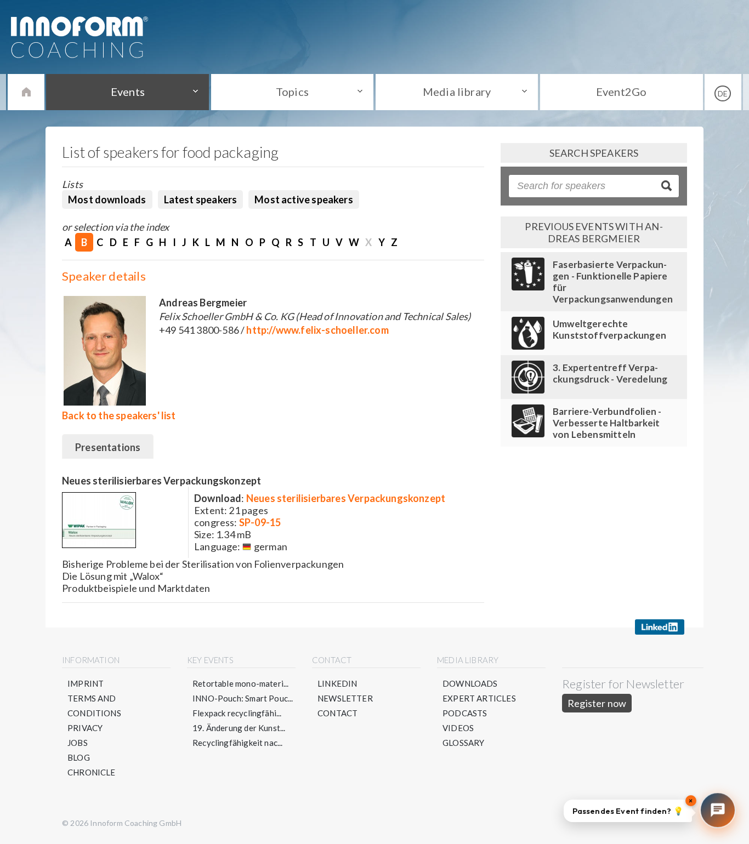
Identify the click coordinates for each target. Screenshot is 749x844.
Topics (292, 91)
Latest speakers (200, 199)
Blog (78, 757)
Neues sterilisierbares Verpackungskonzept (345, 498)
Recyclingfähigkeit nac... (237, 743)
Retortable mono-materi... (240, 683)
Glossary (463, 743)
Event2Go (621, 91)
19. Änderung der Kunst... (239, 728)
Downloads (470, 683)
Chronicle (91, 772)
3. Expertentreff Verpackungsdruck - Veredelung (610, 373)
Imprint (85, 683)
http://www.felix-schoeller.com (317, 330)
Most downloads (107, 199)
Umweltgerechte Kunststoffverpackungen (609, 329)
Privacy (85, 728)
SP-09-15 (260, 522)
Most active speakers (303, 199)
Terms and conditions (94, 705)
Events (128, 91)
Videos (458, 728)
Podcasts (464, 713)
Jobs (77, 743)
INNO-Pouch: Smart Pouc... (242, 698)
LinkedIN (337, 683)
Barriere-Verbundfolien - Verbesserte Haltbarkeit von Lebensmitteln (607, 423)
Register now (597, 703)
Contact (337, 713)
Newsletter (345, 698)
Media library (457, 91)
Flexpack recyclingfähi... (237, 713)
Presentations (107, 447)
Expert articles (479, 698)
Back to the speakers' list (119, 415)
